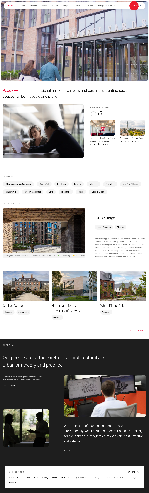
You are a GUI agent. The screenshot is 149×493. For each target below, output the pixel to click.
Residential (44, 184)
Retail (81, 192)
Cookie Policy (107, 478)
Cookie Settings (120, 478)
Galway (45, 478)
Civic (51, 192)
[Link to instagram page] (133, 473)
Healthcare (61, 184)
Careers (12, 482)
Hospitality (65, 192)
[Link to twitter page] (138, 473)
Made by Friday (134, 478)
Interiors (77, 184)
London (54, 478)
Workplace (110, 184)
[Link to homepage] (135, 5)
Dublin (11, 478)
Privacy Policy (94, 478)
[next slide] (101, 114)
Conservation (11, 192)
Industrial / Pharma (130, 184)
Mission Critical (98, 192)
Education (93, 184)
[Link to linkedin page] (129, 473)
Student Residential (33, 192)
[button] (21, 5)
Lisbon (62, 478)
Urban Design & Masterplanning (18, 184)
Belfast (20, 478)
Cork (28, 478)
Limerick (35, 478)
